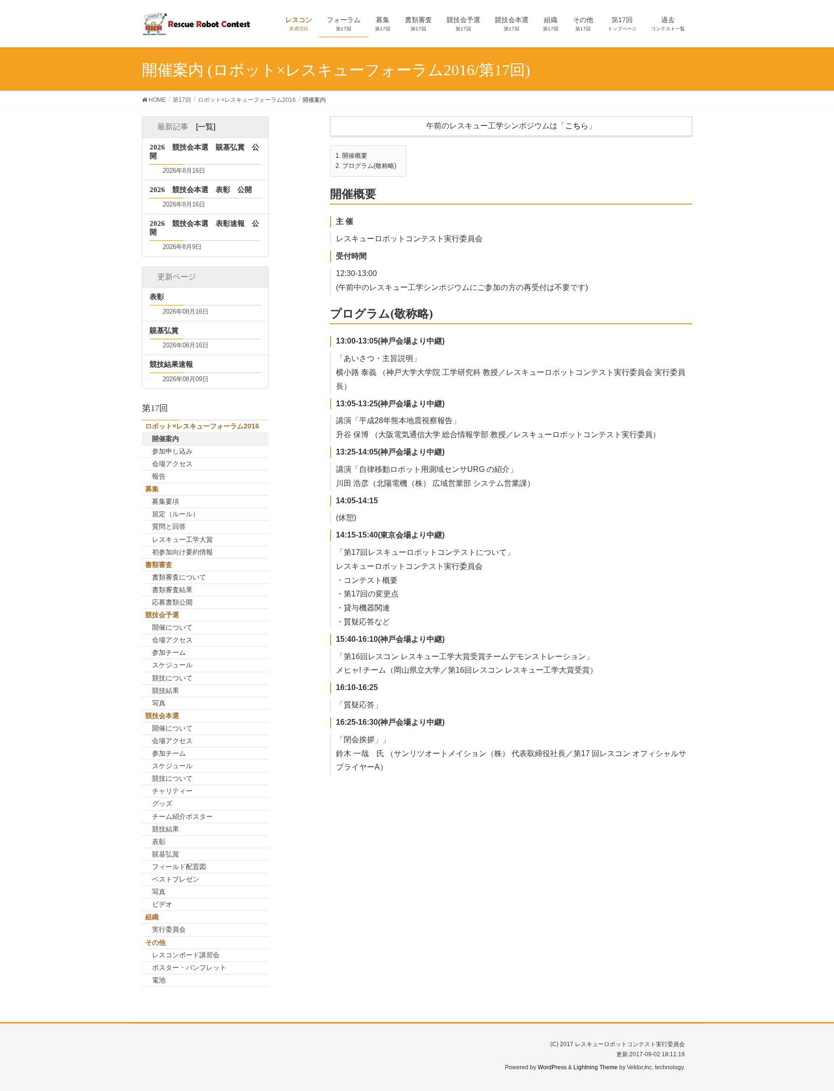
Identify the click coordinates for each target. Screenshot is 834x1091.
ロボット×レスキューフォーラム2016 (202, 426)
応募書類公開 (172, 602)
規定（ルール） (175, 514)
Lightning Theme (595, 1067)
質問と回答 (169, 526)
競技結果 (165, 690)
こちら (576, 126)
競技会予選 (162, 615)
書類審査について (179, 577)
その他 (155, 942)
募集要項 (165, 501)
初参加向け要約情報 (182, 552)
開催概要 (354, 155)
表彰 (159, 841)
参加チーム (169, 652)
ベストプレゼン (175, 879)
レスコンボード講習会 (186, 955)
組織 (152, 917)
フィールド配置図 (179, 866)
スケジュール (172, 665)
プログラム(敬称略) (369, 166)
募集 (152, 489)
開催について (172, 627)
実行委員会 (169, 929)
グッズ (162, 803)
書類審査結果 (172, 590)
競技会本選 (162, 715)
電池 (159, 980)
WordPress (552, 1067)
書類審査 (158, 564)
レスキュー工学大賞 (182, 539)
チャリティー (172, 791)
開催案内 (165, 438)
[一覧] (205, 127)
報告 (159, 476)
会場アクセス (172, 464)
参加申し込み (172, 451)
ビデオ (162, 904)
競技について (172, 678)
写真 (159, 703)
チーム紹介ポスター (182, 816)
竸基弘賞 (165, 854)
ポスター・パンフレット (189, 967)
